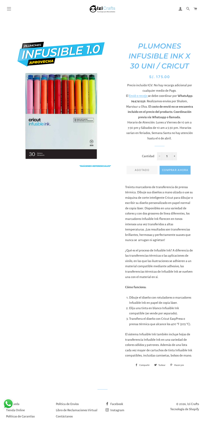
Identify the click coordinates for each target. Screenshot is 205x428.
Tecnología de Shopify (184, 409)
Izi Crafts (193, 404)
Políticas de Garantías (20, 416)
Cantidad (148, 156)
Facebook (116, 404)
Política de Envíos (67, 404)
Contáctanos (64, 416)
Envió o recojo (138, 95)
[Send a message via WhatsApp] (8, 403)
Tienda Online (15, 410)
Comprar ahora (175, 170)
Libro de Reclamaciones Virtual (76, 410)
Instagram (117, 410)
